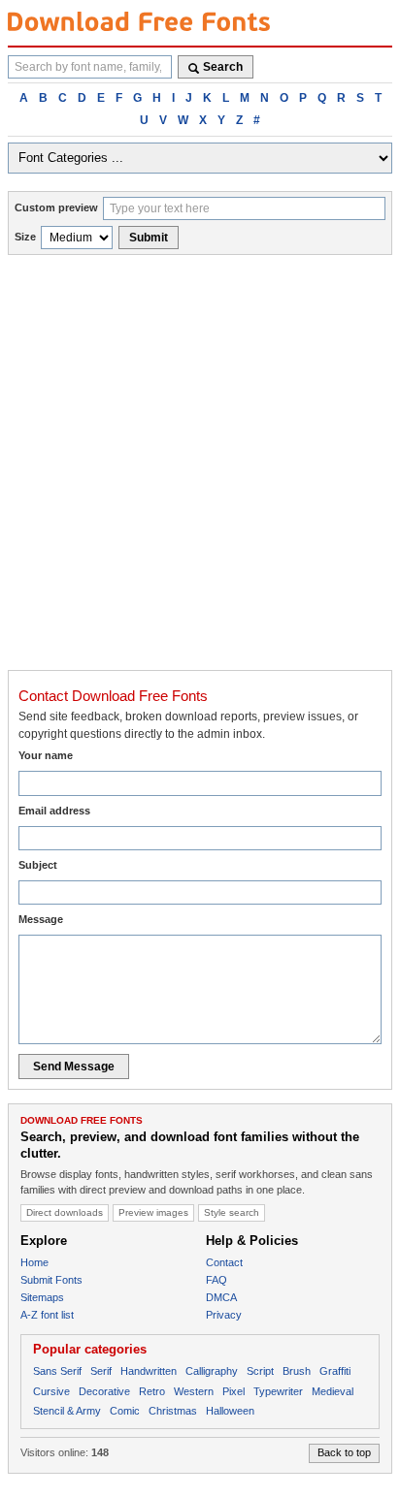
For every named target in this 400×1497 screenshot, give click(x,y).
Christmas (173, 1411)
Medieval (332, 1391)
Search (223, 67)
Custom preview (56, 207)
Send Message (74, 1066)
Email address (54, 810)
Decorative (104, 1391)
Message (40, 919)
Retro (152, 1391)
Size (25, 236)
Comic (125, 1411)
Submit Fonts (51, 1280)
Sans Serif (57, 1371)
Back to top (344, 1452)
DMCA (221, 1297)
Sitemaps (42, 1297)
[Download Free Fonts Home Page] (139, 21)
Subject (37, 865)
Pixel (233, 1391)
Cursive (51, 1391)
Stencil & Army (67, 1411)
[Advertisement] (200, 464)
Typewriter (278, 1391)
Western (194, 1391)
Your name (45, 755)
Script (260, 1371)
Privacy (224, 1315)
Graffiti (334, 1371)
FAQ (216, 1280)
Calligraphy (211, 1371)
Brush (297, 1371)
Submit (148, 237)
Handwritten (148, 1371)
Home (34, 1262)
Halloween (230, 1411)
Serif (101, 1371)
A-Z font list (47, 1315)
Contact (224, 1262)
